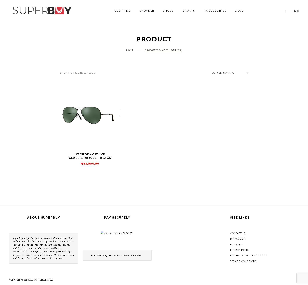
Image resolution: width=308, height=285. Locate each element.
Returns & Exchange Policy (248, 255)
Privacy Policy (240, 250)
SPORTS (189, 10)
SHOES (168, 10)
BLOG (239, 10)
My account (238, 238)
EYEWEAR (146, 10)
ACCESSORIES (215, 10)
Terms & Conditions (243, 261)
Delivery (236, 244)
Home (130, 50)
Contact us (238, 233)
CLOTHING (123, 10)
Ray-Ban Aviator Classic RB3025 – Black (90, 156)
